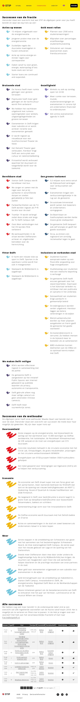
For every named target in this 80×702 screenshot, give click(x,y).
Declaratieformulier (37, 694)
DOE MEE (74, 6)
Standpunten (41, 6)
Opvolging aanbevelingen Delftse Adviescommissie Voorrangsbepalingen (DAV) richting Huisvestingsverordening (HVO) (21, 642)
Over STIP (54, 6)
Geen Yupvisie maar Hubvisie (22, 673)
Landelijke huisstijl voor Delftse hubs (22, 667)
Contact (20, 698)
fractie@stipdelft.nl (11, 617)
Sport (50, 630)
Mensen (28, 6)
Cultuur (50, 652)
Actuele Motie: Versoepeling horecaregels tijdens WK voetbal (22, 631)
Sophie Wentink (41, 667)
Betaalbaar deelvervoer (22, 680)
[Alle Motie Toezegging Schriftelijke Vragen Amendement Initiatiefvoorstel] (13, 625)
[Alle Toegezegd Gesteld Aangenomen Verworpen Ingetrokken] (76, 625)
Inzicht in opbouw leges (22, 663)
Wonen (50, 641)
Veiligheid (51, 632)
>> (31, 688)
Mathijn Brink (41, 631)
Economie (51, 650)
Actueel (18, 6)
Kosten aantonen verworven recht (22, 658)
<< (22, 688)
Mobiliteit (51, 667)
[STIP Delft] (6, 5)
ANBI (18, 694)
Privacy (25, 694)
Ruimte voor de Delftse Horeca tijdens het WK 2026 (22, 652)
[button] (62, 631)
